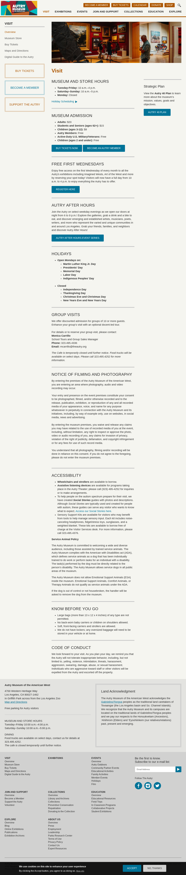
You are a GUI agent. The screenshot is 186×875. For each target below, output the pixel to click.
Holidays (96, 781)
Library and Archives (58, 798)
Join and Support (106, 11)
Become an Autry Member (104, 148)
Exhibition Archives (14, 835)
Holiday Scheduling (63, 101)
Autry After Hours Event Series (77, 238)
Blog (7, 826)
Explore (175, 11)
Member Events (99, 777)
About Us (54, 819)
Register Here (65, 189)
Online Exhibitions (14, 829)
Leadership (54, 832)
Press (51, 826)
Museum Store (13, 38)
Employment (54, 829)
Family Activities (99, 774)
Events (82, 11)
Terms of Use (55, 839)
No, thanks (154, 868)
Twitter (157, 785)
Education (156, 11)
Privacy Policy (55, 842)
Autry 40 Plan (157, 112)
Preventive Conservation (61, 805)
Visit (46, 11)
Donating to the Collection (61, 811)
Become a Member (96, 5)
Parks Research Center (60, 835)
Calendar (140, 5)
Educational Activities (102, 771)
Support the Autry (13, 801)
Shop (169, 5)
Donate (156, 5)
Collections (133, 11)
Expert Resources (57, 848)
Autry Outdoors (99, 764)
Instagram (148, 785)
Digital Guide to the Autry (19, 57)
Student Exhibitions (101, 811)
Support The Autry (24, 104)
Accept (132, 868)
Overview (10, 32)
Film (93, 784)
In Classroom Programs (103, 805)
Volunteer (10, 805)
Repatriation (54, 808)
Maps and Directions (16, 50)
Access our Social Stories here (93, 511)
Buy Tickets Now (67, 148)
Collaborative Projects (102, 808)
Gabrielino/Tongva (111, 701)
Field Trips (96, 801)
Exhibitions (63, 11)
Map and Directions (16, 702)
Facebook (138, 785)
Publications (11, 832)
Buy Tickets (121, 5)
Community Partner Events (105, 768)
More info (80, 871)
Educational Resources (103, 798)
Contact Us (54, 845)
